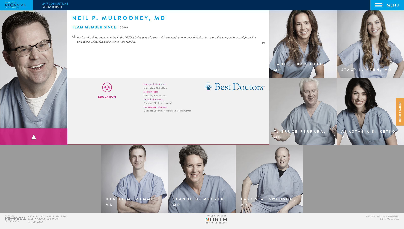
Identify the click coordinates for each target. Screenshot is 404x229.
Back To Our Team (33, 136)
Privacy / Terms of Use (389, 219)
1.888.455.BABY (52, 7)
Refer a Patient (400, 112)
